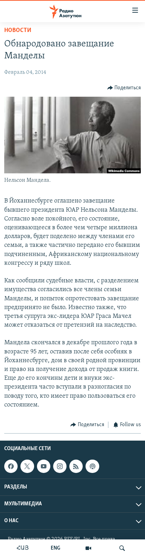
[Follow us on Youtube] (43, 466)
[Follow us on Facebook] (11, 466)
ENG (55, 548)
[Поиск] (122, 548)
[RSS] (76, 466)
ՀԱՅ (23, 548)
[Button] (124, 87)
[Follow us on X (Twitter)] (27, 466)
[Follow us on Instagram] (60, 466)
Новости (17, 30)
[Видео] (88, 548)
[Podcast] (92, 466)
